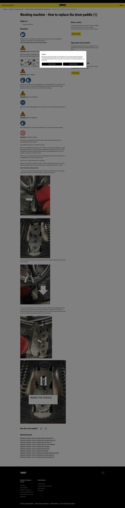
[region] (63, 59)
